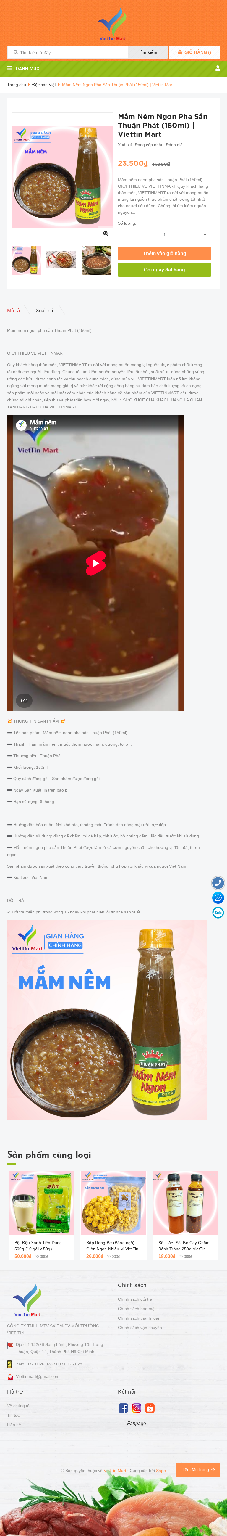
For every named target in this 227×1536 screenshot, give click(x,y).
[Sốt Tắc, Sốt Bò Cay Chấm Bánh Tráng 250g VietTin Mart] (185, 1203)
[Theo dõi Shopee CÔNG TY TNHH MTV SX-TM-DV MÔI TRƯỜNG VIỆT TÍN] (150, 1407)
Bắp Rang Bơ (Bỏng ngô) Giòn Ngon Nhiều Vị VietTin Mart (112, 1246)
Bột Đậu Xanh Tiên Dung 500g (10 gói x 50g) (38, 1245)
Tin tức (13, 1415)
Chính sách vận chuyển (140, 1327)
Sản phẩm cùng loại (49, 1155)
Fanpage (136, 1423)
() (197, 52)
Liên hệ (14, 1424)
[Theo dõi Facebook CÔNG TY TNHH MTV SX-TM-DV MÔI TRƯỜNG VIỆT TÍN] (123, 1407)
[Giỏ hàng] (180, 52)
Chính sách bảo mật (137, 1308)
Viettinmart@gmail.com (37, 1376)
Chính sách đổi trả (135, 1299)
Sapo (161, 1470)
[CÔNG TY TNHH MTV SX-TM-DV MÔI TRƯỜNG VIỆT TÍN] (28, 1299)
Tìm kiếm (148, 52)
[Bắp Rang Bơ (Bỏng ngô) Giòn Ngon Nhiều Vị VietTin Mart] (113, 1203)
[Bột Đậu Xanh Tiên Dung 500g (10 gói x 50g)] (41, 1203)
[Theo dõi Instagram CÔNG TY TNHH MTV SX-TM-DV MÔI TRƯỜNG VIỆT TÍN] (136, 1407)
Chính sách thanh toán (139, 1318)
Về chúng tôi (18, 1405)
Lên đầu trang (196, 1469)
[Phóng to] (105, 233)
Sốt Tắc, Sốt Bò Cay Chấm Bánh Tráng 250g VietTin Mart (184, 1246)
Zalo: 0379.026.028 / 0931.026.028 (49, 1364)
